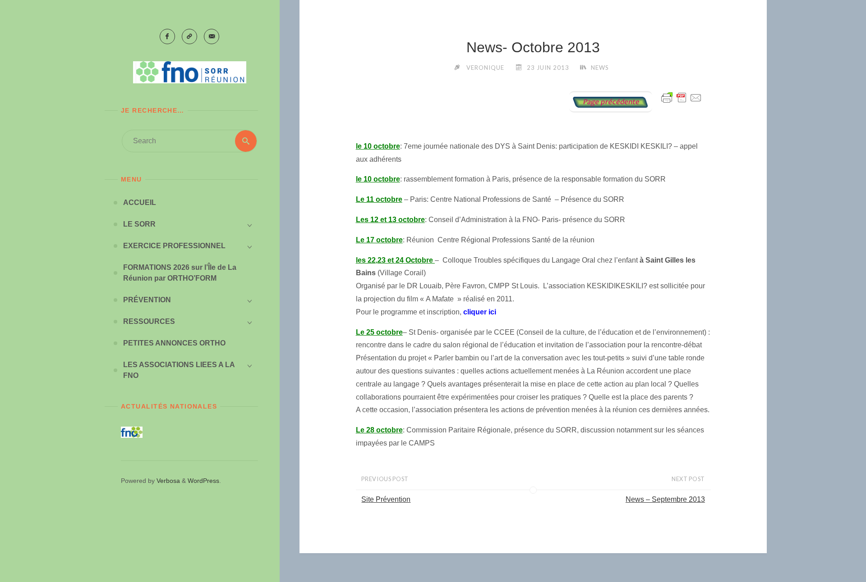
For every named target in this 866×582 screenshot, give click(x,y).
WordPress (203, 480)
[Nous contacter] (211, 36)
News (600, 67)
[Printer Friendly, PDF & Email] (681, 97)
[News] (610, 101)
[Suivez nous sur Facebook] (167, 36)
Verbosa (167, 480)
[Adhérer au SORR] (189, 36)
